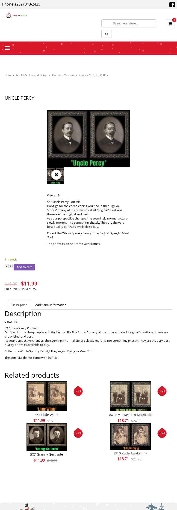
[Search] (106, 34)
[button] (56, 174)
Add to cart (24, 267)
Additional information (50, 305)
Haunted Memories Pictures (70, 75)
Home (8, 75)
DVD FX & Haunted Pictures (32, 75)
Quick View (46, 387)
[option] (88, 138)
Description (19, 305)
